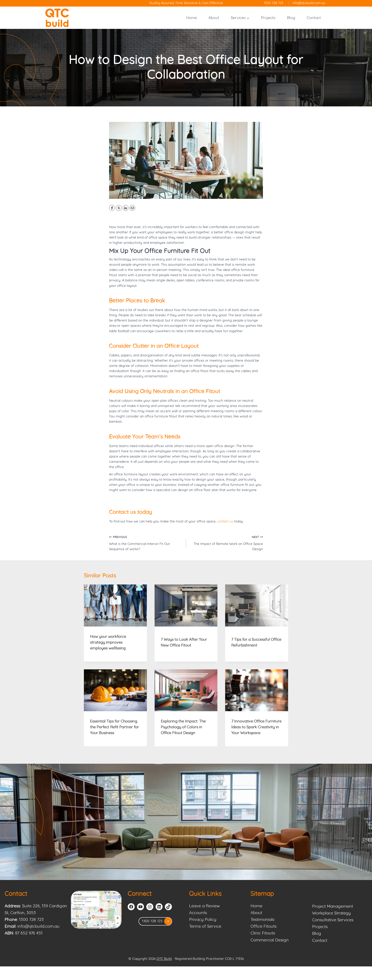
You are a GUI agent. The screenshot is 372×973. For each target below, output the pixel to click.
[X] (119, 208)
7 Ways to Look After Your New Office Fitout (184, 642)
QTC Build (164, 959)
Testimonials (262, 920)
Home (191, 18)
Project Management (332, 906)
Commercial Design (270, 940)
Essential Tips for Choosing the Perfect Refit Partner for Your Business (114, 727)
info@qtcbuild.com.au (38, 926)
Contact (314, 18)
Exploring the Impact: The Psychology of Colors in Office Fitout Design (183, 727)
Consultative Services (332, 920)
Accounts (198, 913)
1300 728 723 (31, 920)
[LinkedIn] (125, 208)
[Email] (132, 208)
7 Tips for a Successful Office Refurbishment (256, 642)
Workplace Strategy (331, 913)
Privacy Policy (202, 920)
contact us (225, 521)
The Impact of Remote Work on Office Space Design (228, 543)
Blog (291, 18)
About (213, 18)
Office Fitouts (263, 926)
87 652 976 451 (28, 933)
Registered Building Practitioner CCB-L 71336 (209, 959)
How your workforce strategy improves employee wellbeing (108, 642)
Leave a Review (204, 906)
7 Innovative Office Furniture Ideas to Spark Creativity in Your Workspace (256, 727)
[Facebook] (112, 208)
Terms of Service (205, 926)
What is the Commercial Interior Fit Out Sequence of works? (139, 543)
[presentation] (115, 605)
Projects (268, 18)
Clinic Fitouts (263, 933)
